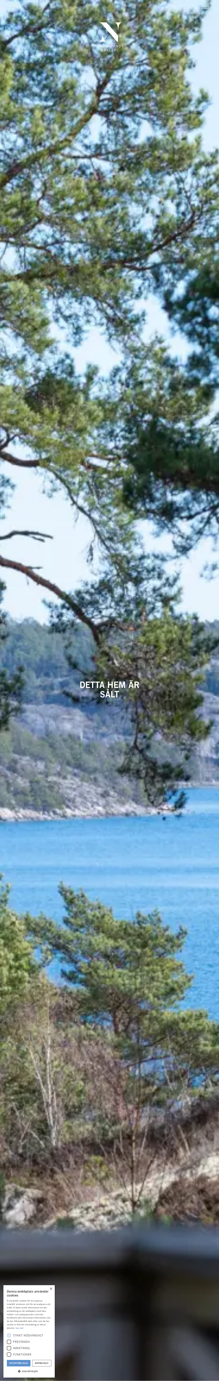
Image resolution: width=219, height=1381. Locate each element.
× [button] (51, 1289)
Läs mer (20, 1327)
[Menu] (205, 7)
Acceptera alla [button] (18, 1363)
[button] (29, 1371)
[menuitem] (196, 7)
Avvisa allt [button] (41, 1363)
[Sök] (196, 7)
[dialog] (29, 1331)
